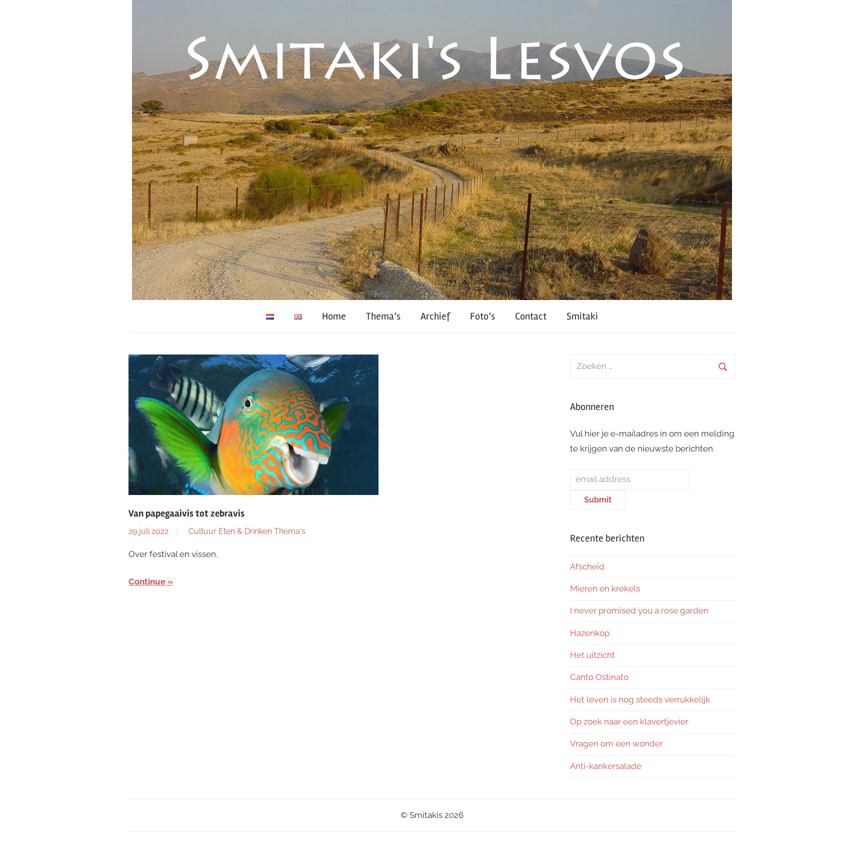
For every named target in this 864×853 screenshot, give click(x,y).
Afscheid (587, 567)
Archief (435, 316)
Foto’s (482, 316)
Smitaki (582, 316)
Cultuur (202, 531)
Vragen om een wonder (616, 743)
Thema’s (383, 316)
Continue (147, 581)
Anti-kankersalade (606, 766)
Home (334, 316)
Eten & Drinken (245, 531)
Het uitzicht (592, 655)
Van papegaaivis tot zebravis (186, 514)
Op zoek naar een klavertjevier (629, 721)
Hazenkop (590, 633)
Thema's (290, 531)
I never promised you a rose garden (639, 611)
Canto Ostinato (599, 677)
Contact (530, 316)
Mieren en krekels (605, 589)
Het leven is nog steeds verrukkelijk (640, 699)
